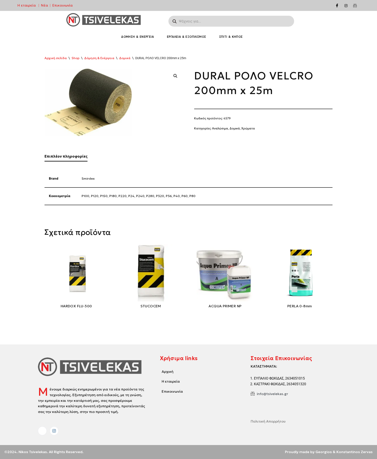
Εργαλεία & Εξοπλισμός (186, 37)
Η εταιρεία (26, 5)
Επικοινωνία (62, 5)
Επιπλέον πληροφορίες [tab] (66, 156)
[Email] (355, 5)
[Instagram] (346, 5)
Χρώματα (248, 128)
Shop (75, 58)
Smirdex (88, 179)
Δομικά (124, 58)
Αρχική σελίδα (56, 58)
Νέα (44, 5)
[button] (175, 76)
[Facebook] (337, 5)
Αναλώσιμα (220, 128)
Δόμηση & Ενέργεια (137, 37)
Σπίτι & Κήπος (231, 37)
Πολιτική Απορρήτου (268, 421)
